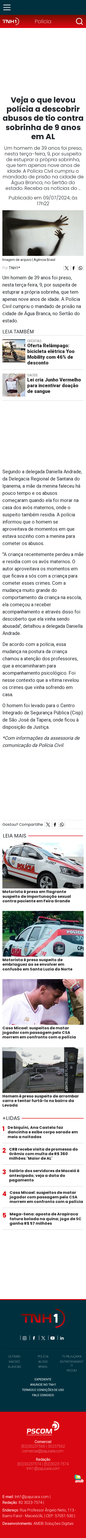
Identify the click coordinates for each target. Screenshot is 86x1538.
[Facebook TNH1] (34, 1337)
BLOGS (43, 1361)
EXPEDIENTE (43, 1379)
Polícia (43, 21)
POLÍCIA (43, 1356)
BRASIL (43, 1366)
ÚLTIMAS (14, 1356)
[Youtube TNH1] (53, 1337)
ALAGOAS (14, 1366)
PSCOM (72, 1370)
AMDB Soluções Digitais (53, 1523)
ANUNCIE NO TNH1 (43, 1384)
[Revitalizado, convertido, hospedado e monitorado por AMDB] (79, 1478)
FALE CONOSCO (43, 1395)
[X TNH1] (43, 1337)
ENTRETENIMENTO (72, 1363)
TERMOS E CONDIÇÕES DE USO (43, 1390)
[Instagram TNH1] (25, 1337)
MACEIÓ (14, 1361)
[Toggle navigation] (8, 7)
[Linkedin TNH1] (62, 1337)
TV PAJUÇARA (71, 1356)
